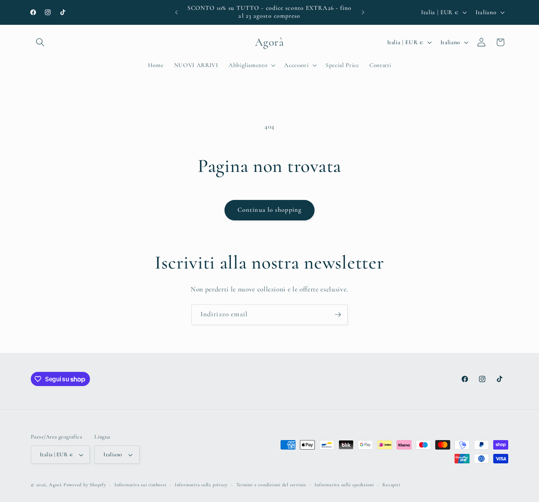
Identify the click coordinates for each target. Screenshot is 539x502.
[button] (40, 42)
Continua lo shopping (269, 210)
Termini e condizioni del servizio (271, 484)
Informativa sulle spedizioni (344, 484)
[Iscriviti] (337, 314)
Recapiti (391, 484)
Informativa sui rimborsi (140, 484)
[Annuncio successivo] (363, 12)
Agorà (55, 484)
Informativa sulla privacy (201, 484)
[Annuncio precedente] (176, 12)
